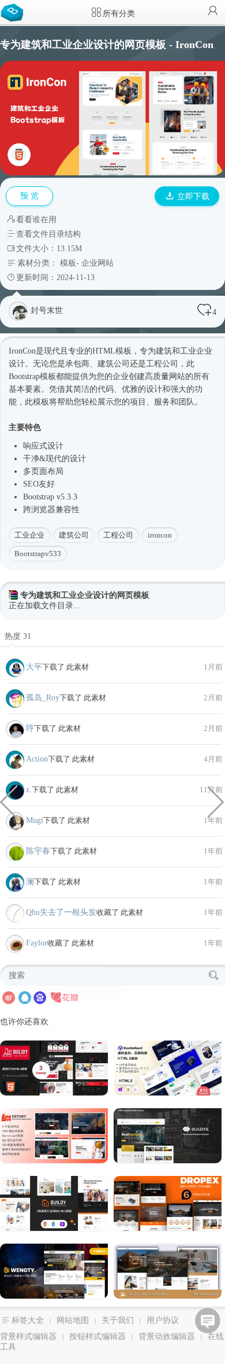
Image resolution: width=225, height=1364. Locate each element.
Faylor (36, 943)
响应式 (35, 446)
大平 (34, 667)
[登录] (213, 12)
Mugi (34, 820)
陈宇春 (38, 851)
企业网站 (97, 263)
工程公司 (118, 535)
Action (37, 759)
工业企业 (29, 535)
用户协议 (163, 1320)
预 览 (29, 196)
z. (29, 789)
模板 (68, 263)
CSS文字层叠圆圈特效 (8, 801)
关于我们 (118, 1320)
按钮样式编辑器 (97, 1336)
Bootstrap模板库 (14, 11)
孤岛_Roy (42, 697)
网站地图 (73, 1320)
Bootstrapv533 (37, 553)
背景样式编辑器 (28, 1336)
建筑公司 (74, 535)
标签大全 (28, 1320)
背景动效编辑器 (166, 1336)
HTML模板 (112, 351)
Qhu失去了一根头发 (61, 912)
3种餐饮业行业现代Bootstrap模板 (216, 801)
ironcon (160, 535)
